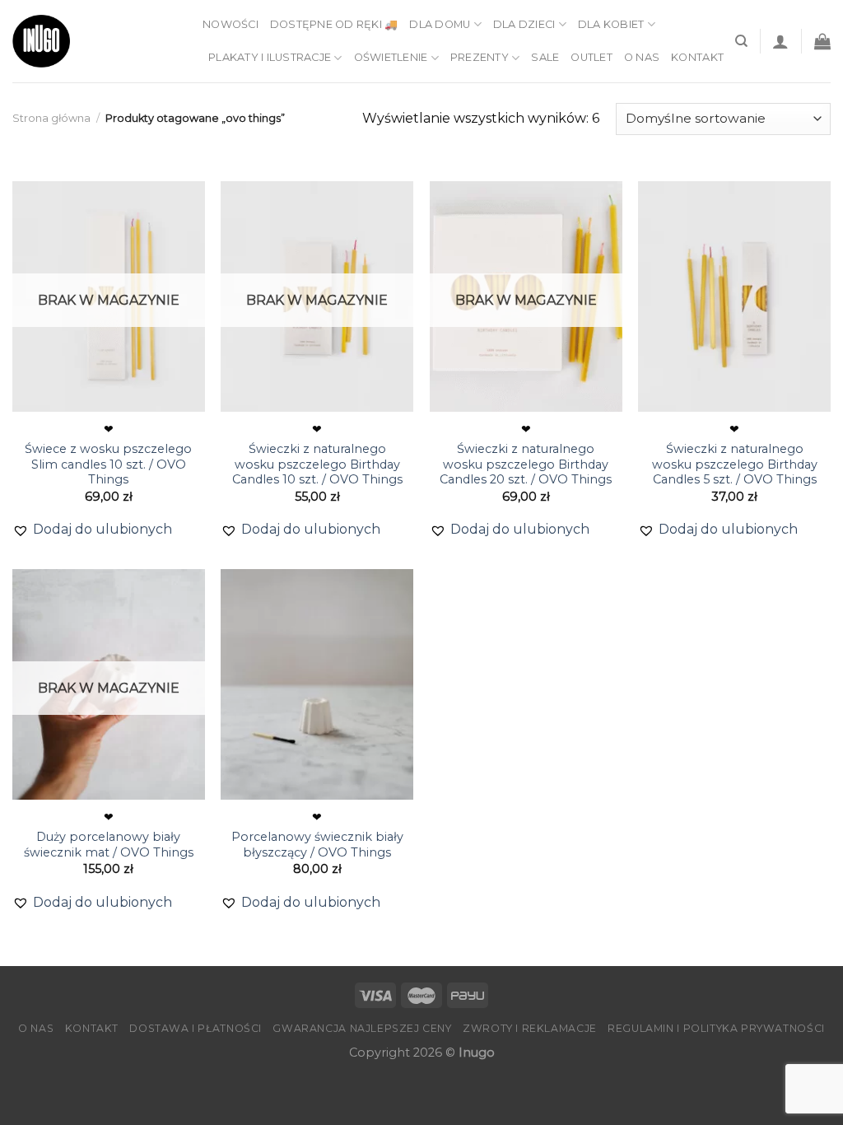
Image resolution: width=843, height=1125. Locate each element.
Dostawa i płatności (195, 1028)
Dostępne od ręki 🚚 (334, 24)
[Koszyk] (822, 41)
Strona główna (51, 118)
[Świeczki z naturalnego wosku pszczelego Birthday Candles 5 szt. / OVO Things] (734, 296)
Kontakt (697, 57)
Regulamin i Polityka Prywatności (716, 1028)
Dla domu (439, 24)
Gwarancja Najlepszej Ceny (361, 1028)
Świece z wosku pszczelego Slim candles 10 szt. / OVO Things (108, 464)
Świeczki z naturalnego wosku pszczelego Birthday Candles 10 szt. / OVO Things (317, 464)
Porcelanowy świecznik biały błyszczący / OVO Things (317, 844)
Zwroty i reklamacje (530, 1028)
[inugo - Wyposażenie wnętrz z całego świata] (41, 41)
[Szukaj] (741, 41)
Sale (545, 57)
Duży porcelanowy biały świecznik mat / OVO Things (108, 844)
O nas (641, 57)
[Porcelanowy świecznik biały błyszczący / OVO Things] (317, 684)
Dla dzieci (524, 24)
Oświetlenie (391, 57)
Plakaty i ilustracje (269, 57)
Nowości (230, 24)
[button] (92, 529)
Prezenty (479, 57)
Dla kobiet (611, 24)
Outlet (591, 57)
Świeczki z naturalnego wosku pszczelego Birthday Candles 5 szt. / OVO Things (734, 464)
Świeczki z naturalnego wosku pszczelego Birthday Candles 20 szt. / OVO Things (526, 464)
